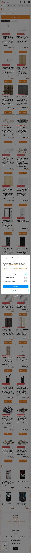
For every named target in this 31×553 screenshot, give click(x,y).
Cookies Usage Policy (13, 264)
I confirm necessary (15, 290)
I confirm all (15, 286)
